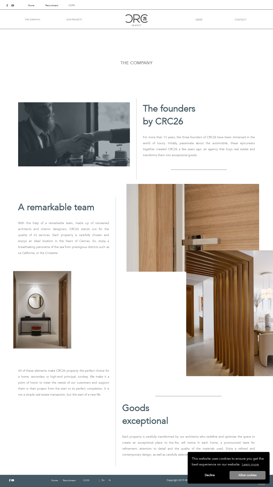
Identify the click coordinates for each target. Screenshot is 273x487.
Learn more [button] (250, 464)
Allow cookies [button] (247, 475)
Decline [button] (210, 475)
